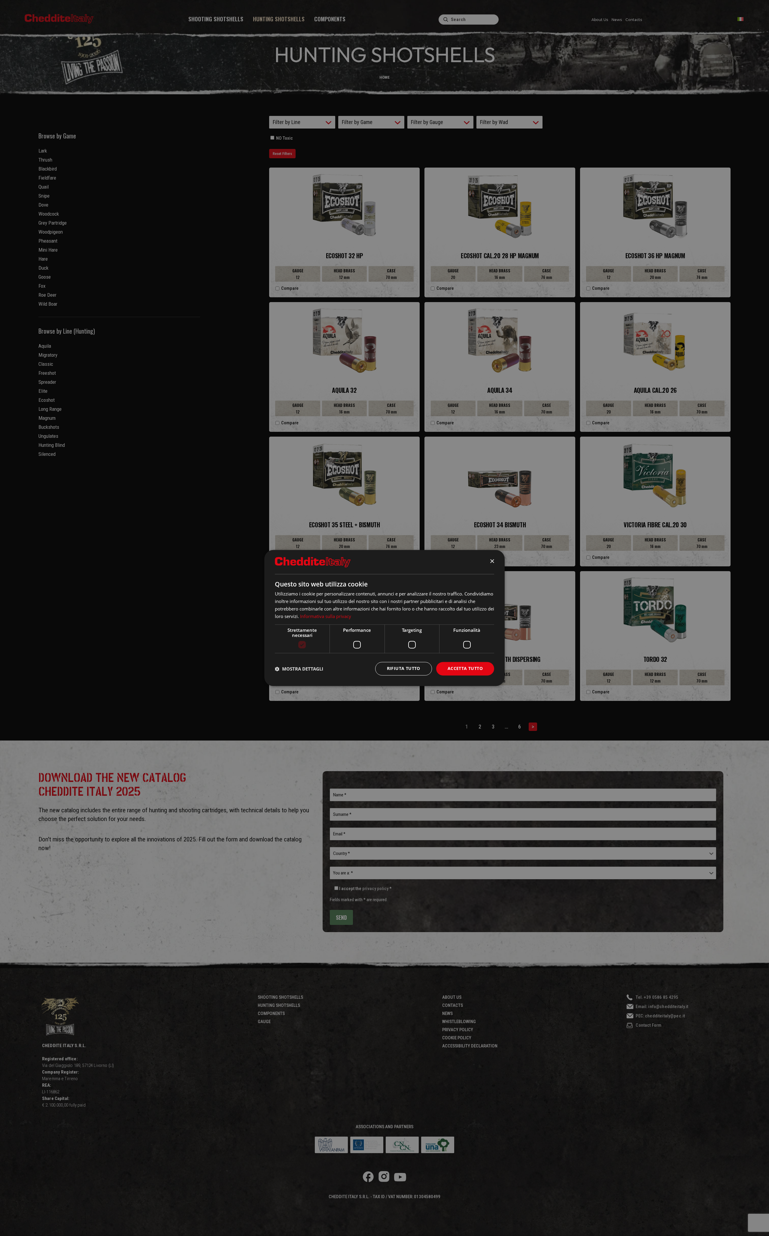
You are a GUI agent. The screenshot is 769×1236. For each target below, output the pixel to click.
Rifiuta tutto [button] (403, 668)
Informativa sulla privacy (325, 616)
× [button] (492, 561)
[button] (299, 668)
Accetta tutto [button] (465, 668)
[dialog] (384, 618)
